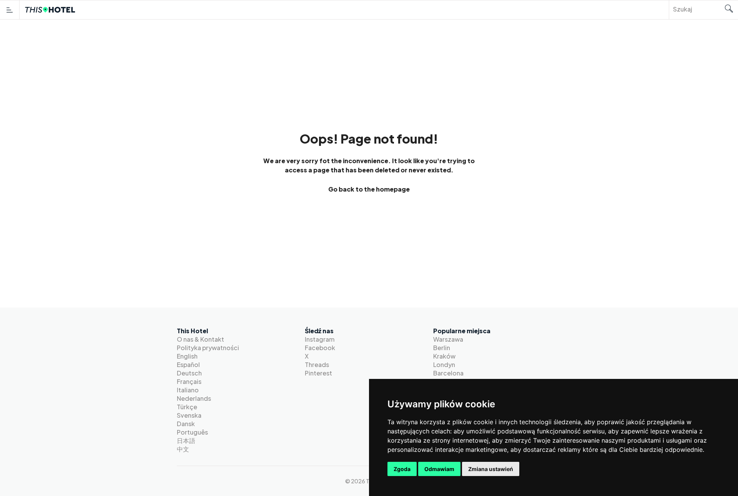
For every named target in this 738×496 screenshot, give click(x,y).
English (187, 356)
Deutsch (189, 373)
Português (192, 432)
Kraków (444, 356)
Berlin (441, 348)
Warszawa (448, 339)
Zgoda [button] (402, 469)
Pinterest (318, 373)
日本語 (186, 440)
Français (189, 381)
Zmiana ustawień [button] (490, 469)
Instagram (319, 339)
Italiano (188, 390)
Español (188, 364)
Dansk (186, 424)
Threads (317, 364)
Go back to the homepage (369, 189)
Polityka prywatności (208, 348)
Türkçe (187, 407)
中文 (183, 449)
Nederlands (194, 398)
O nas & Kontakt (200, 339)
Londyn (444, 364)
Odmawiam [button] (439, 469)
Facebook (320, 348)
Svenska (189, 415)
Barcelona (448, 373)
